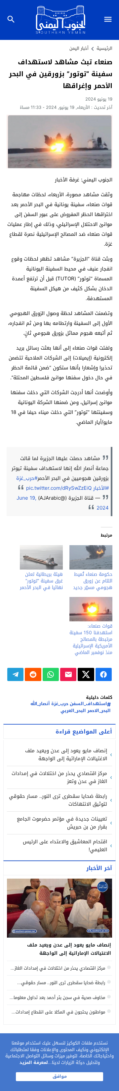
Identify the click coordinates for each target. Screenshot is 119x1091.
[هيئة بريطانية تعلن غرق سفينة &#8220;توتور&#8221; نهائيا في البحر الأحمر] (41, 557)
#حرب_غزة (26, 478)
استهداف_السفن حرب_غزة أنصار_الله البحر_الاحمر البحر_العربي (70, 707)
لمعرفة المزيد (34, 1062)
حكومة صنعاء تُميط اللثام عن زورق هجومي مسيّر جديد (92, 581)
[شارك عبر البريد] (68, 674)
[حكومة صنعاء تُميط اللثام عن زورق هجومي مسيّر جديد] (90, 557)
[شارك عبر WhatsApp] (50, 674)
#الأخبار (101, 488)
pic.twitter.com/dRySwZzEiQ (59, 488)
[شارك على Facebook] (103, 674)
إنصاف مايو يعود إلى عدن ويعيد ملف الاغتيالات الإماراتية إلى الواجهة (66, 755)
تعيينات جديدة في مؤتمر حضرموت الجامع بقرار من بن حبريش (62, 823)
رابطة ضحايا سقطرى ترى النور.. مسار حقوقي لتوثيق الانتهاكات (58, 800)
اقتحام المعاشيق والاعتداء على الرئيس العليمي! (65, 846)
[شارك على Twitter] (85, 674)
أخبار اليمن (79, 48)
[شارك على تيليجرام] (15, 674)
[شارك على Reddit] (32, 674)
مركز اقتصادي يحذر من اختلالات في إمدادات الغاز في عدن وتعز (59, 777)
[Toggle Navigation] (109, 20)
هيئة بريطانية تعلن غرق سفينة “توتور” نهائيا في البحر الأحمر (41, 581)
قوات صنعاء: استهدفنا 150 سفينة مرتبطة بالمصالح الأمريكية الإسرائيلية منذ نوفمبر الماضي (90, 639)
